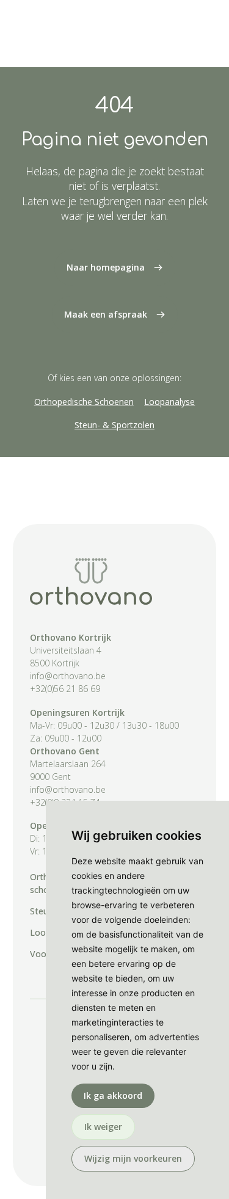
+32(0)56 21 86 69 (65, 688)
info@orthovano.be (68, 676)
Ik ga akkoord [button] (113, 1095)
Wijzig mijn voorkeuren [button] (133, 1158)
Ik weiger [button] (103, 1126)
